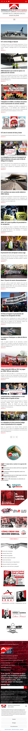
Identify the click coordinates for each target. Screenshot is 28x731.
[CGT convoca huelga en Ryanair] (14, 32)
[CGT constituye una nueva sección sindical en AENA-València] (14, 181)
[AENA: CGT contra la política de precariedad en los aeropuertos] (14, 213)
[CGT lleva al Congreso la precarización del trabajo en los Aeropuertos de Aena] (14, 302)
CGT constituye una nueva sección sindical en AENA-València (13, 193)
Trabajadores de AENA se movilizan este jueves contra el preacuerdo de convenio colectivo (14, 102)
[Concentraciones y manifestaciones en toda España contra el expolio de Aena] (14, 389)
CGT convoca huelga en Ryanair (9, 42)
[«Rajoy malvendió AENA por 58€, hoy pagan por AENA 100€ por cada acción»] (14, 359)
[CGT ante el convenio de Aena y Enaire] (14, 123)
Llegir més (4, 50)
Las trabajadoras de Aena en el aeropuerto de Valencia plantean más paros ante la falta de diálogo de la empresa (13, 159)
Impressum (21, 729)
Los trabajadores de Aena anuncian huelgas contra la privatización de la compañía (13, 423)
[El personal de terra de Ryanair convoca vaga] (14, 243)
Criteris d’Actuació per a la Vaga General (10, 562)
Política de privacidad (15, 729)
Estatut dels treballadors (7, 551)
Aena (13, 280)
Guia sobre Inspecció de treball (8, 557)
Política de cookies (8, 729)
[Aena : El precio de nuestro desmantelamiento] (14, 271)
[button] (26, 706)
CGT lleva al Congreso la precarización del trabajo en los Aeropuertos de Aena (12, 315)
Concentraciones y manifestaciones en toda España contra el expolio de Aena (13, 397)
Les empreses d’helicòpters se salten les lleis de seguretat (14, 338)
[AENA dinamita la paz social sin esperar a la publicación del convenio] (14, 61)
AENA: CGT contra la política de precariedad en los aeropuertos (13, 223)
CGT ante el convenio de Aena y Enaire (11, 133)
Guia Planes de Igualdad (7, 555)
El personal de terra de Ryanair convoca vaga (13, 253)
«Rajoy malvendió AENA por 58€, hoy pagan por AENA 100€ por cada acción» (13, 370)
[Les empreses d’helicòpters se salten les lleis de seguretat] (14, 331)
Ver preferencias (14, 726)
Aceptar (14, 719)
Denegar (14, 722)
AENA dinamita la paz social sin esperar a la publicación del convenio (13, 72)
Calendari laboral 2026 (7, 553)
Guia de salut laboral (6, 559)
